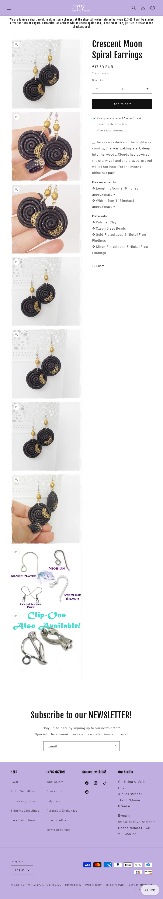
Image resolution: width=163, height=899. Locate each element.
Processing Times (23, 801)
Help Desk (53, 801)
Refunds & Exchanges (61, 810)
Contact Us (54, 791)
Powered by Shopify (49, 885)
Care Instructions (23, 820)
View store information (113, 130)
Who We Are (54, 781)
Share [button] (100, 266)
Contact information (140, 884)
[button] (9, 8)
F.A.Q (14, 781)
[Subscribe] (114, 746)
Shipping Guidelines (25, 810)
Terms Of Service (58, 829)
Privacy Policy (56, 820)
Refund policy (73, 884)
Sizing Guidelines (23, 791)
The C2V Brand (29, 885)
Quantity (97, 80)
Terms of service (115, 884)
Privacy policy (93, 884)
